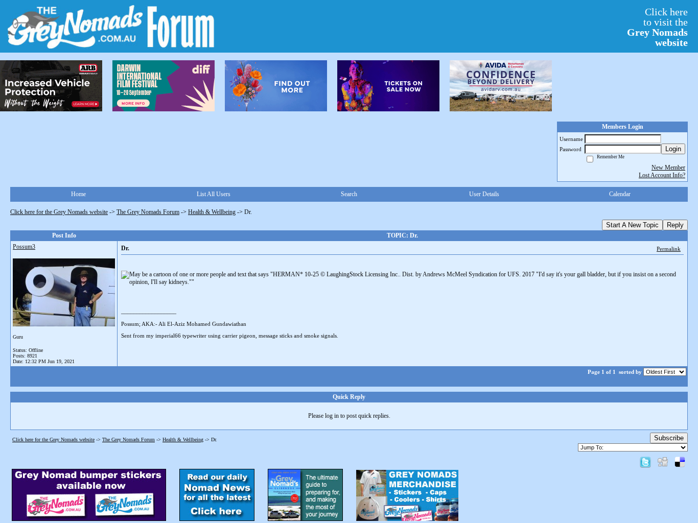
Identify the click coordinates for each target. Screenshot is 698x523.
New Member (668, 167)
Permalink (669, 249)
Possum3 (24, 246)
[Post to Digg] (662, 461)
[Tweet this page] (645, 461)
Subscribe (669, 438)
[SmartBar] (51, 85)
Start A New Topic (632, 225)
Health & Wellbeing (212, 212)
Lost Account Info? (662, 175)
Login (673, 149)
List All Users (213, 194)
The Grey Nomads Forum (148, 212)
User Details (484, 194)
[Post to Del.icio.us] (680, 461)
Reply (675, 225)
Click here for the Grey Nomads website (59, 212)
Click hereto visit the (657, 27)
